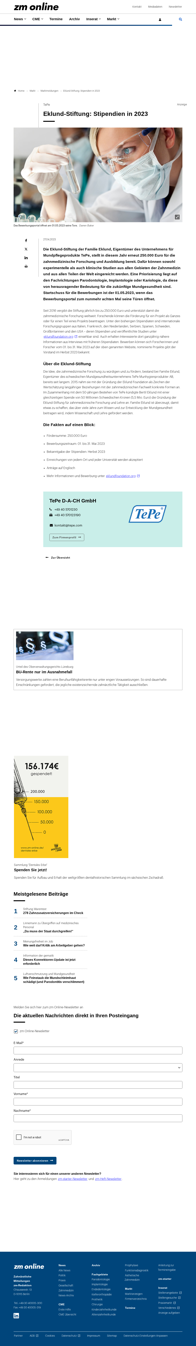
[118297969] (177, 217)
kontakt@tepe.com (68, 525)
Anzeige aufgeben (169, 1313)
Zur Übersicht (60, 557)
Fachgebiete (100, 1274)
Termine (56, 19)
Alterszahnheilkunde (104, 1314)
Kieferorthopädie (102, 1294)
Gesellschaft (66, 1285)
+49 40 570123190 (68, 515)
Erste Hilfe (65, 1309)
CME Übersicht (67, 1314)
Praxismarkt (165, 1303)
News (18, 19)
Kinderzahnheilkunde (104, 1309)
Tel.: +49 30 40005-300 (28, 1303)
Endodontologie (101, 1289)
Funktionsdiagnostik (137, 1270)
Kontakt (137, 7)
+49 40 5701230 (66, 509)
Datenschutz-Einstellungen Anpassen (146, 1336)
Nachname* (22, 1110)
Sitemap (112, 1336)
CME (36, 19)
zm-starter (164, 1278)
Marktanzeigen (134, 1294)
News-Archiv (66, 1295)
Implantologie (100, 1284)
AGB (32, 1336)
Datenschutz (69, 1336)
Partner (18, 1336)
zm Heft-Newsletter (108, 1178)
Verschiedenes (167, 1308)
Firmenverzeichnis (136, 1299)
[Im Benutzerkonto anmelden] (160, 19)
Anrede (19, 1059)
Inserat (92, 19)
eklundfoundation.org (58, 336)
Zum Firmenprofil (64, 537)
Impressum (93, 1336)
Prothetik (97, 1299)
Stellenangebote (168, 1293)
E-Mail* (19, 1043)
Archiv (74, 19)
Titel (17, 1077)
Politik (62, 1275)
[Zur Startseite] (36, 6)
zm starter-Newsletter (72, 1178)
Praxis (62, 1280)
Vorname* (21, 1094)
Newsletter (175, 7)
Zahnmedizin (66, 1290)
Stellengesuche (167, 1298)
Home (21, 91)
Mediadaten (155, 7)
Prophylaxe (131, 1265)
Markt (111, 19)
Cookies (50, 1336)
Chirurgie (97, 1304)
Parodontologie (101, 1279)
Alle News (64, 1270)
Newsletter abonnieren (32, 1160)
